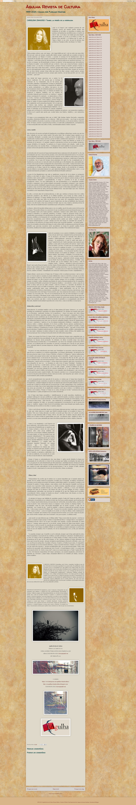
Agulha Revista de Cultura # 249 (95, 100)
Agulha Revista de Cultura (53, 7)
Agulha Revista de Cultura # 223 (95, 41)
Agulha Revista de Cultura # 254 (95, 111)
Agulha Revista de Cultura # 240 (95, 80)
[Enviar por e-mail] (40, 744)
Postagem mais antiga (79, 789)
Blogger (97, 802)
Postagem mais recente (32, 789)
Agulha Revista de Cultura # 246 (95, 93)
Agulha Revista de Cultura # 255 (95, 113)
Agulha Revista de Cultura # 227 (95, 50)
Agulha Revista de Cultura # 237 (95, 73)
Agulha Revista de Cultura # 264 (95, 134)
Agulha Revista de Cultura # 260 (95, 124)
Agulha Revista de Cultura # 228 (95, 53)
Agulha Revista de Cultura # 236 (95, 71)
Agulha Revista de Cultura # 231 (95, 59)
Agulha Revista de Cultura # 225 (95, 46)
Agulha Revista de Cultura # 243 (95, 86)
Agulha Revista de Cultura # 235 (95, 68)
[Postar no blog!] (42, 744)
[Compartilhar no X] (43, 744)
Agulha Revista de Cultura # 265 (95, 136)
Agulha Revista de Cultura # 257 (95, 118)
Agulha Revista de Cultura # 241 (95, 82)
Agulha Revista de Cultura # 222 (95, 39)
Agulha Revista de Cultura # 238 (95, 75)
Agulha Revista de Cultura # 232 (95, 62)
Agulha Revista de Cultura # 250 (95, 102)
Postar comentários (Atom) (57, 793)
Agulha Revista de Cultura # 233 (95, 64)
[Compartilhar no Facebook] (44, 744)
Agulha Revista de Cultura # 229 (95, 55)
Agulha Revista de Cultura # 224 (95, 44)
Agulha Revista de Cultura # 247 (95, 95)
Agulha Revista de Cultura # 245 (95, 91)
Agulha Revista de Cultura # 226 (95, 48)
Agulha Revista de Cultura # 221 (95, 37)
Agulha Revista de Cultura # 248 (95, 98)
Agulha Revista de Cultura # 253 (95, 109)
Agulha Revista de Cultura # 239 (95, 77)
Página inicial (56, 789)
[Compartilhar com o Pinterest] (46, 744)
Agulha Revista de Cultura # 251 (95, 104)
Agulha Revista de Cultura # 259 (95, 122)
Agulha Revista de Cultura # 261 (95, 127)
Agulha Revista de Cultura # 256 (95, 115)
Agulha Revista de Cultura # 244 (95, 89)
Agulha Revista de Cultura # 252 (95, 107)
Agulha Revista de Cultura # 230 (95, 57)
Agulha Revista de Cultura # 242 (95, 84)
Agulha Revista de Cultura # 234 (95, 66)
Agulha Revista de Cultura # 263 (95, 131)
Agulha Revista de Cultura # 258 (95, 120)
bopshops (87, 802)
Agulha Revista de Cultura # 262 (95, 129)
